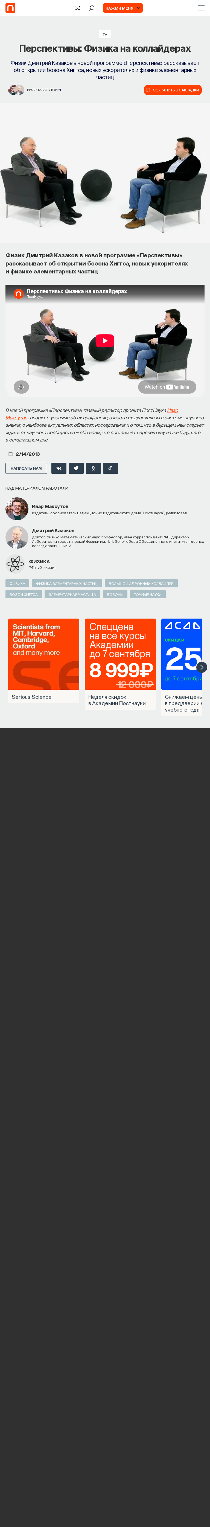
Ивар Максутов (43, 89)
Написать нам (26, 468)
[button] (201, 667)
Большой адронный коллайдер (141, 583)
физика (39, 561)
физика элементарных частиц (67, 583)
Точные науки (148, 594)
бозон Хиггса (24, 594)
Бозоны (115, 594)
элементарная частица (72, 594)
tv (105, 34)
